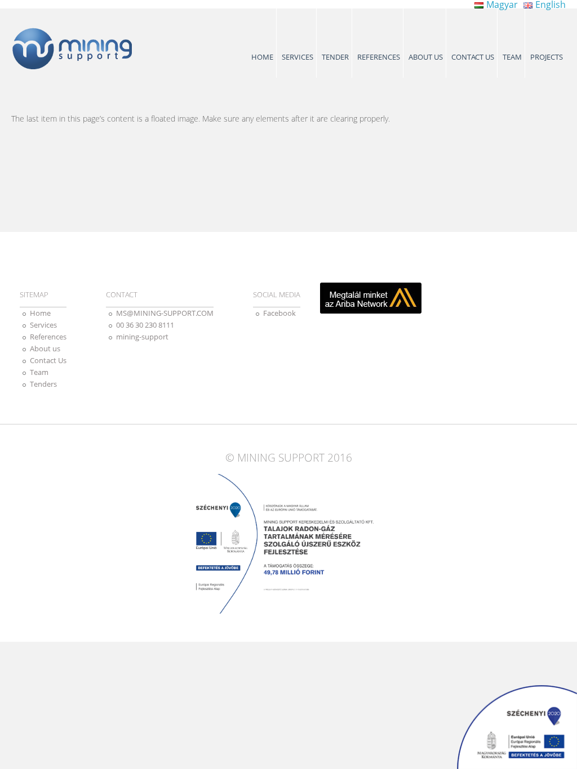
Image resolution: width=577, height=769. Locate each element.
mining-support (142, 337)
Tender (335, 57)
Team (512, 57)
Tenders (43, 384)
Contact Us (472, 57)
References (378, 57)
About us (426, 57)
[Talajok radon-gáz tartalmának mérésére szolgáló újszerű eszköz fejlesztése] (517, 727)
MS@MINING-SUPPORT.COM (165, 313)
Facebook (279, 313)
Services (297, 57)
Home (262, 57)
